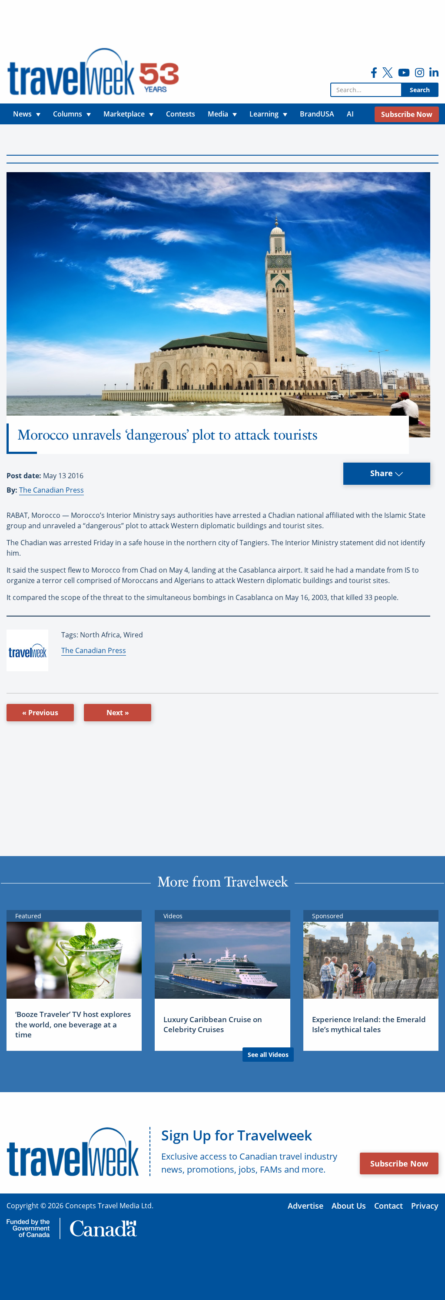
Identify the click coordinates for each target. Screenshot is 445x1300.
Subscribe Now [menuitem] (406, 114)
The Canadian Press (51, 490)
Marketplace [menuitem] (124, 114)
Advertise (305, 1205)
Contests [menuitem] (180, 114)
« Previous (40, 712)
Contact (388, 1205)
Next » (117, 712)
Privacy (424, 1205)
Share (382, 473)
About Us (349, 1205)
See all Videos (268, 1054)
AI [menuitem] (350, 114)
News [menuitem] (22, 114)
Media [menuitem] (218, 114)
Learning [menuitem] (264, 114)
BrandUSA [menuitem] (317, 114)
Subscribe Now (399, 1163)
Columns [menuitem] (67, 114)
